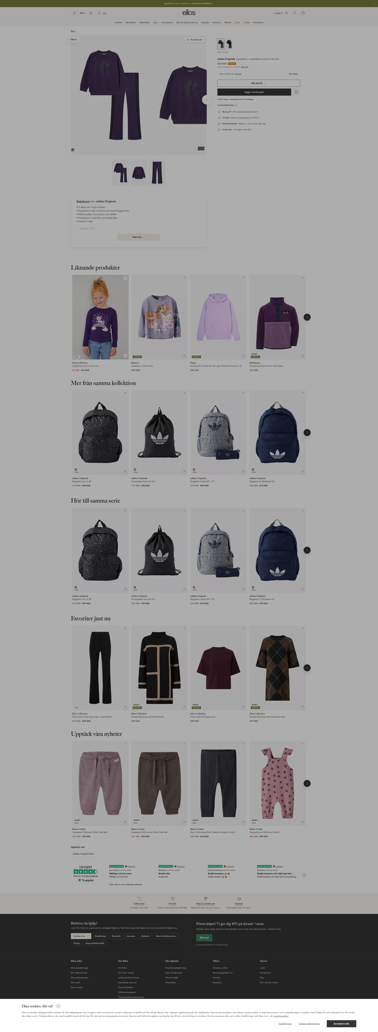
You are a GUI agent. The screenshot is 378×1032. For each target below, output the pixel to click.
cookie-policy (281, 1016)
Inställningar (285, 1023)
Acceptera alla (341, 1023)
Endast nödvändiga (309, 1023)
